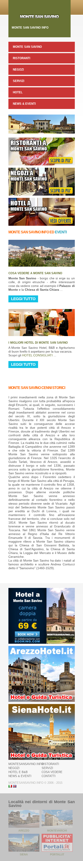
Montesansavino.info (25, 764)
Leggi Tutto (23, 299)
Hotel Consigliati (37, 355)
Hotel (18, 92)
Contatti (49, 776)
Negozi (18, 69)
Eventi (61, 232)
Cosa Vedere (52, 772)
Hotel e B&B (18, 772)
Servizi (18, 81)
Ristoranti (21, 58)
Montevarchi (57, 830)
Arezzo (23, 830)
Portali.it (57, 854)
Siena (24, 854)
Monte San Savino (27, 46)
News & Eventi (24, 103)
